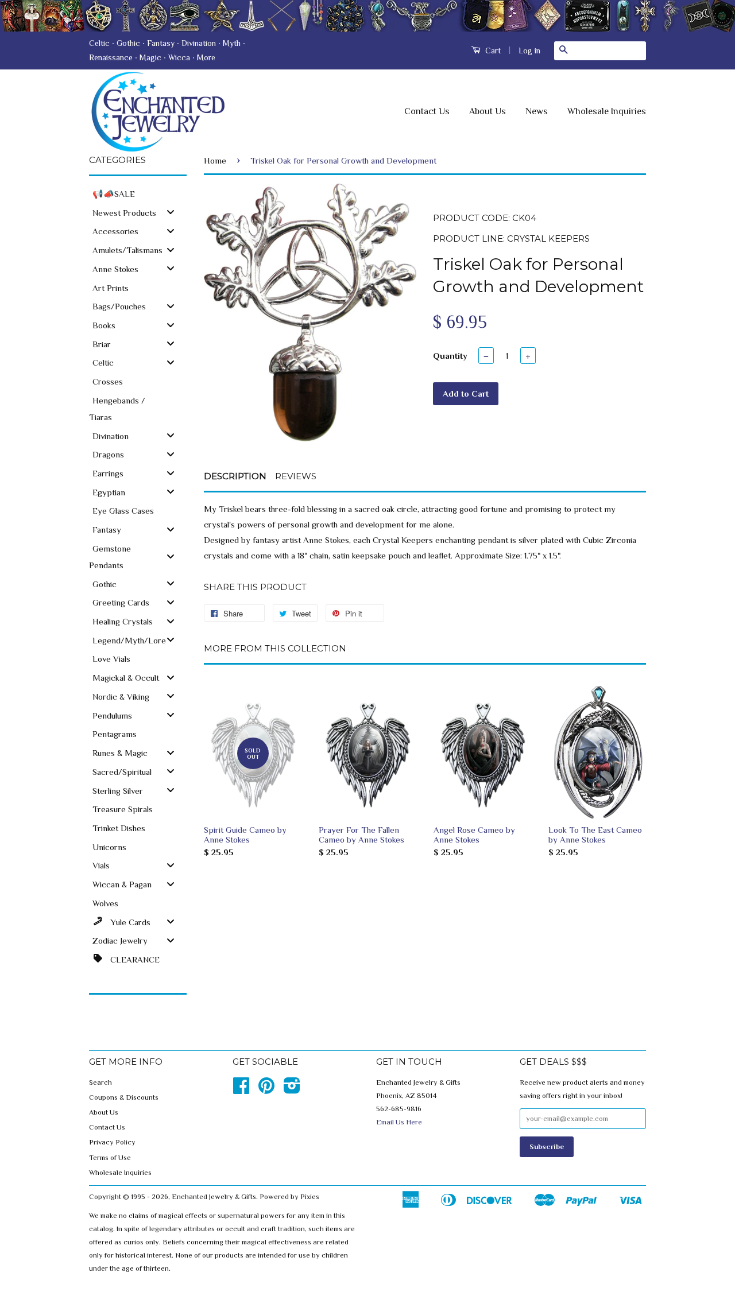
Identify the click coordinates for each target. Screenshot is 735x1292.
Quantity (450, 355)
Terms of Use (110, 1158)
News (536, 111)
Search (100, 1082)
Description (235, 476)
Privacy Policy (112, 1142)
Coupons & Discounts (123, 1097)
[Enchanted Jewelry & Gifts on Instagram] (292, 1090)
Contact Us (427, 111)
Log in (529, 50)
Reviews (295, 476)
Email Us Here (399, 1122)
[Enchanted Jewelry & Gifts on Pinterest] (266, 1090)
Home (215, 160)
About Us (487, 111)
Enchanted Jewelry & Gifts (214, 1197)
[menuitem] (138, 193)
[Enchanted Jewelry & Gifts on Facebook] (241, 1090)
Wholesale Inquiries (606, 111)
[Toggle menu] (170, 212)
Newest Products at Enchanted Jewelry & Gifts (367, 16)
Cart (492, 50)
